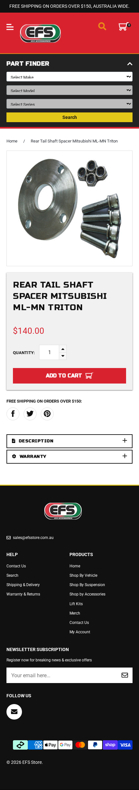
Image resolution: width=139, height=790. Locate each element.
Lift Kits (76, 604)
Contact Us (16, 566)
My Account (80, 632)
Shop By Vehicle (83, 575)
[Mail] (14, 712)
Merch (75, 613)
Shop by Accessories (87, 594)
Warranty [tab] (33, 456)
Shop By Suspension (87, 585)
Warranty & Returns (23, 594)
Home (11, 141)
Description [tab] (36, 441)
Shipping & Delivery (23, 585)
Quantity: (24, 352)
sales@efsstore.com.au (33, 537)
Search (69, 117)
